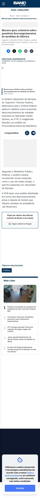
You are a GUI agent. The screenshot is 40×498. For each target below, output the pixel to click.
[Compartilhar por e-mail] (26, 51)
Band (12, 16)
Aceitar (20, 488)
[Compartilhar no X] (14, 51)
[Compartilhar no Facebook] (8, 51)
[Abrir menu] (3, 4)
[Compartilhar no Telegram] (33, 133)
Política (6, 270)
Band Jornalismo (22, 16)
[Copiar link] (31, 51)
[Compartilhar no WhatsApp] (20, 51)
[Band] (20, 4)
